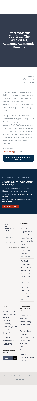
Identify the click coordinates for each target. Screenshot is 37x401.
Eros (21, 347)
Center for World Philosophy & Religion (23, 375)
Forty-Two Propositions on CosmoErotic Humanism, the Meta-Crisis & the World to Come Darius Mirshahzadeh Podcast (27, 241)
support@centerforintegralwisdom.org (11, 247)
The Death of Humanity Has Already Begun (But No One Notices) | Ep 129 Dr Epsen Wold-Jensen (27, 270)
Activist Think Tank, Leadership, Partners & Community (9, 319)
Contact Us (6, 333)
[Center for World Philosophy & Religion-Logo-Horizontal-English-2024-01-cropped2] (13, 2)
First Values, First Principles (26, 317)
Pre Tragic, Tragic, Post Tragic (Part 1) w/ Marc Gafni (27, 292)
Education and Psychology (25, 342)
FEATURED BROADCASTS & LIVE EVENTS (8, 341)
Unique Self (24, 328)
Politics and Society (27, 337)
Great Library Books (10, 327)
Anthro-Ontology (26, 322)
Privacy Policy (7, 330)
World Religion (25, 350)
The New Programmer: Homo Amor (26, 332)
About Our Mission (9, 311)
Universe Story (25, 325)
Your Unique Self (8, 152)
